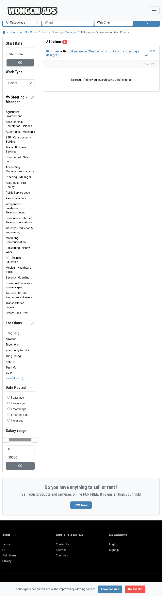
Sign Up (114, 549)
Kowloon (11, 338)
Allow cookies (110, 589)
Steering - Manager (64, 32)
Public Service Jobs (18, 192)
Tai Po (9, 373)
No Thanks (135, 589)
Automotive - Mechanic (20, 131)
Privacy (6, 561)
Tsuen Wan (13, 344)
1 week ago (17, 403)
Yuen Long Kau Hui (17, 350)
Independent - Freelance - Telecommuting (15, 208)
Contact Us (63, 544)
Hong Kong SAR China (23, 32)
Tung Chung (13, 356)
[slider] (6, 439)
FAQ (5, 549)
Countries (62, 555)
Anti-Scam (9, 555)
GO (20, 62)
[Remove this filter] (33, 99)
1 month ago (18, 409)
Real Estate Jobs (16, 198)
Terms (6, 544)
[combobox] (22, 22)
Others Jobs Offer (17, 313)
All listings (55, 42)
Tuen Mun (12, 367)
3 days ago (17, 397)
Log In (113, 544)
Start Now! (81, 505)
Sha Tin (10, 361)
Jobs (44, 32)
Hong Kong (12, 333)
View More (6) (14, 378)
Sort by (149, 64)
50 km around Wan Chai (85, 51)
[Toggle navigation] (154, 10)
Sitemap (61, 549)
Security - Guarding (17, 277)
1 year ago (17, 420)
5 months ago (19, 414)
